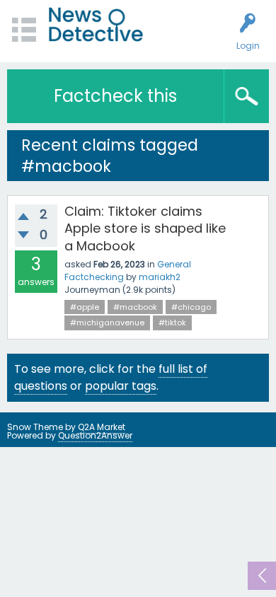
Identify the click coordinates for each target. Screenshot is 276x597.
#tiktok (172, 322)
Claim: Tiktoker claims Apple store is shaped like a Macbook (145, 228)
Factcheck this (115, 96)
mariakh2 (159, 277)
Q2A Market (101, 427)
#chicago (191, 307)
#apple (84, 307)
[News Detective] (96, 24)
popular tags (120, 386)
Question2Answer (95, 435)
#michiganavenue (107, 322)
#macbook (135, 307)
